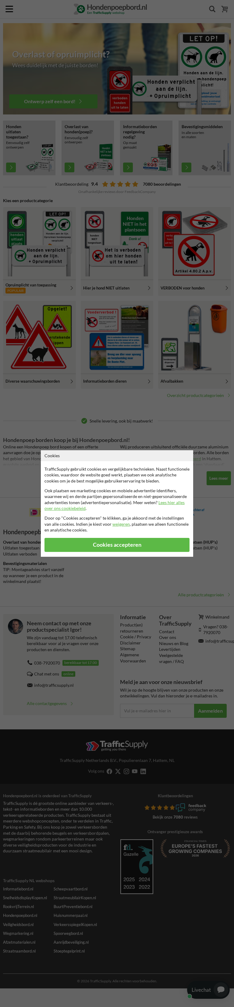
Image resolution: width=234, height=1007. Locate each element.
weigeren (121, 524)
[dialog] (117, 503)
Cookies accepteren (117, 545)
